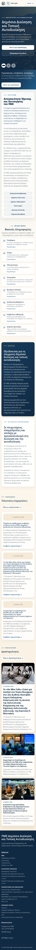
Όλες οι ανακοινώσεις (11, 507)
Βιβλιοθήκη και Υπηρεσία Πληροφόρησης (14, 897)
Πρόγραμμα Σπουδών (18, 53)
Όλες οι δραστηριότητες (12, 658)
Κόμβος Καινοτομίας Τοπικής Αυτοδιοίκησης (15, 912)
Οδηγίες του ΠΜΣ (7, 865)
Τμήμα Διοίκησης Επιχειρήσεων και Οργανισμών (17, 892)
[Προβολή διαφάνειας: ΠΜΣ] (3, 65)
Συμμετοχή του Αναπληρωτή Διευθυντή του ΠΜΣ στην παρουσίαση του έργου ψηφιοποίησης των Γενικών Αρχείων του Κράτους (17, 614)
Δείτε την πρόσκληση (18, 47)
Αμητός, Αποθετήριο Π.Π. (9, 899)
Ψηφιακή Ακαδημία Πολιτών (10, 910)
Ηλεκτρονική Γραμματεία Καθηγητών (13, 876)
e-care (3, 883)
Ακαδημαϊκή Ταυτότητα (9, 871)
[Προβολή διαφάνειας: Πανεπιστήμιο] (13, 65)
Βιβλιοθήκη (5, 894)
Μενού (29, 3)
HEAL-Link (4, 901)
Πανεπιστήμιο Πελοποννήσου (11, 890)
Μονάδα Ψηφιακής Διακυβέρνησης (12, 881)
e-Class (3, 878)
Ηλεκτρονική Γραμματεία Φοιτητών (12, 874)
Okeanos (4, 908)
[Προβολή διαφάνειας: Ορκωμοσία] (8, 65)
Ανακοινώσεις (5, 863)
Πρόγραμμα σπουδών (8, 858)
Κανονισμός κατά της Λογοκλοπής (12, 917)
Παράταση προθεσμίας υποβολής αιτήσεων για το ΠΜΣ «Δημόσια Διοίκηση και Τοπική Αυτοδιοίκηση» (17, 525)
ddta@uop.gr (6, 932)
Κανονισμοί (5, 860)
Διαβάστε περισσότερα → (12, 546)
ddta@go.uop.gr (7, 938)
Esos (2, 915)
